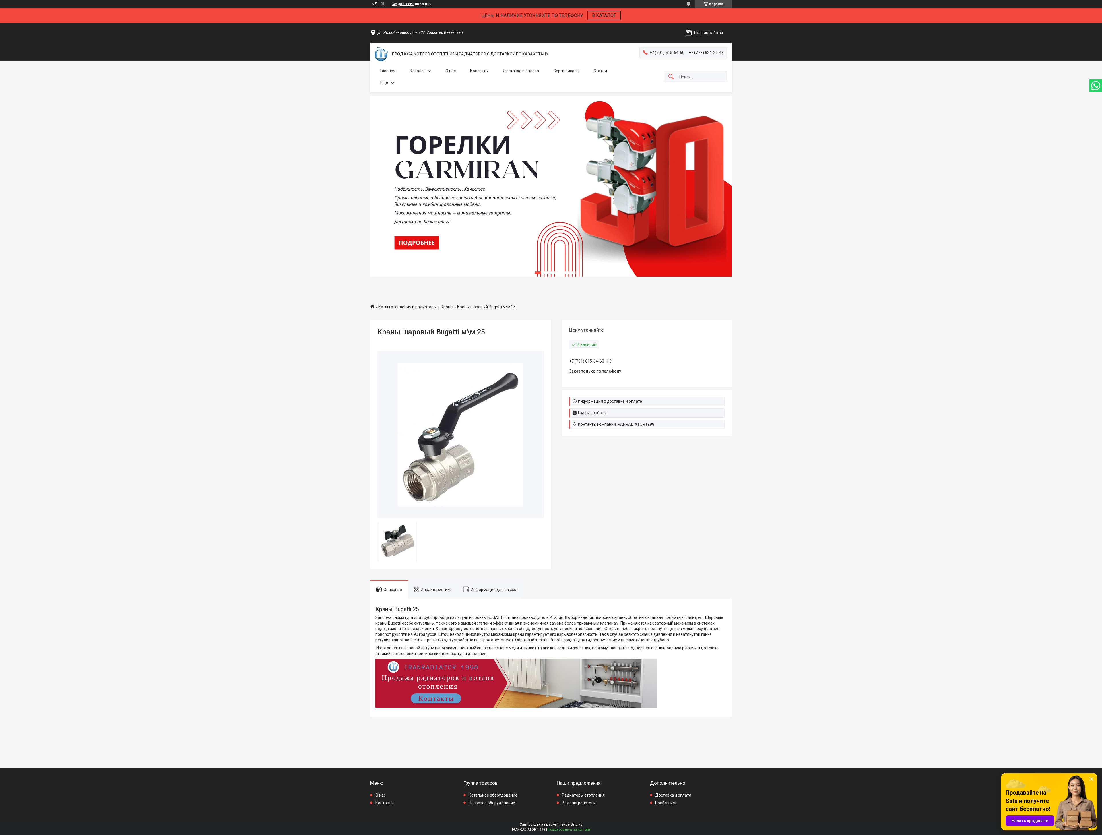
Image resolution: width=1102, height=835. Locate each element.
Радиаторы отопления (583, 795)
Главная (387, 71)
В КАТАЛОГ (604, 15)
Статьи (600, 71)
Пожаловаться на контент (569, 830)
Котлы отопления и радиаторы (407, 307)
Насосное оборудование (492, 803)
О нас (450, 71)
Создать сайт (403, 4)
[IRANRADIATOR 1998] (381, 54)
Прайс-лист (666, 803)
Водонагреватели (579, 803)
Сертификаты (566, 71)
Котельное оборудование (493, 795)
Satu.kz (576, 824)
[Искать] (671, 76)
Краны (447, 307)
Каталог (417, 71)
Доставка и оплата (521, 71)
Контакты (479, 71)
